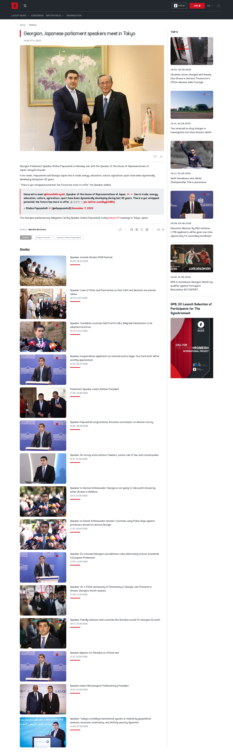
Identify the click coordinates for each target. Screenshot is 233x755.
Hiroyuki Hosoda (43, 238)
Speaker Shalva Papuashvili (69, 238)
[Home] (15, 6)
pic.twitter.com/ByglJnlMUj (99, 202)
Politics (26, 238)
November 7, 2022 (82, 208)
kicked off (114, 218)
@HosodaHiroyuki (54, 194)
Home (23, 25)
